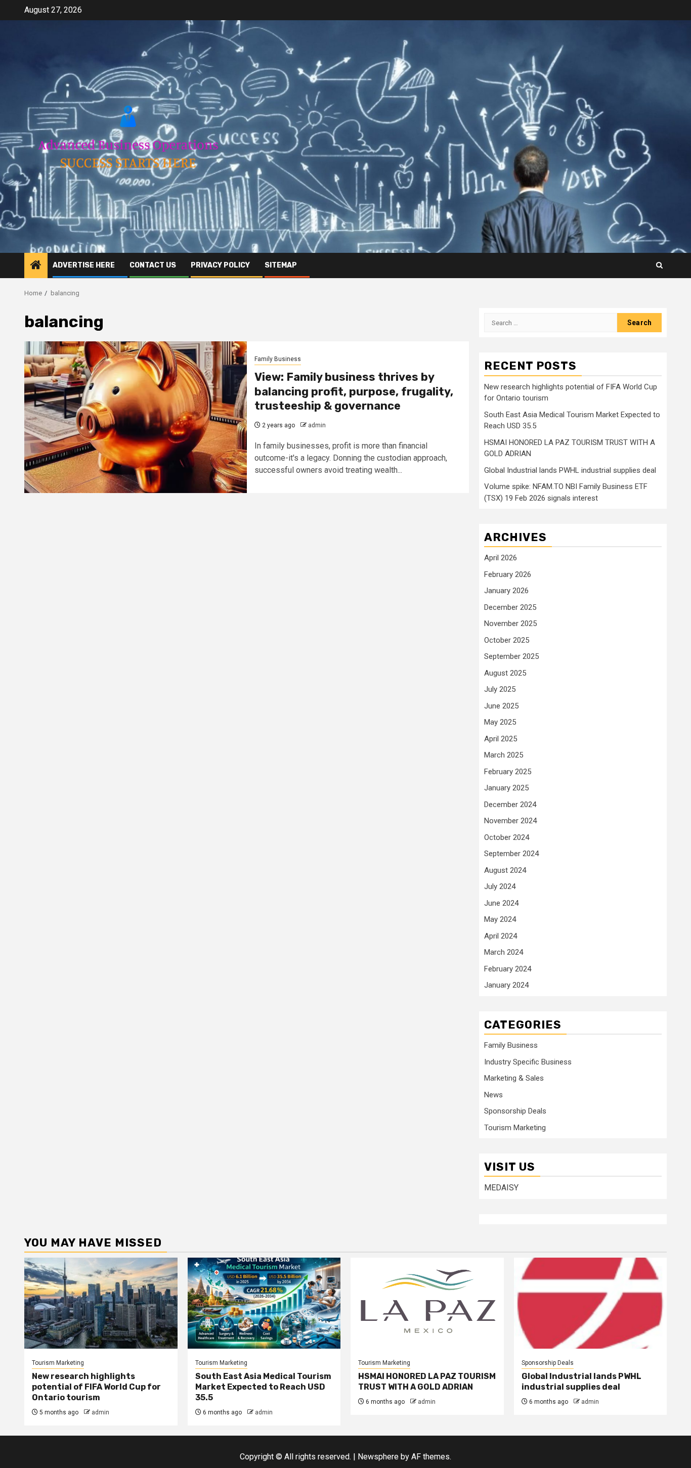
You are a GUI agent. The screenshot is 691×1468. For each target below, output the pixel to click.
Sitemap (281, 265)
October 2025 (506, 640)
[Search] (659, 265)
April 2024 (500, 936)
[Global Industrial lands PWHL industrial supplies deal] (590, 1303)
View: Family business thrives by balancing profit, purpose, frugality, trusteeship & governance (353, 391)
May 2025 (500, 722)
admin (317, 425)
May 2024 (500, 919)
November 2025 (510, 623)
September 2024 (511, 853)
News (493, 1094)
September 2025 (511, 656)
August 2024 (505, 870)
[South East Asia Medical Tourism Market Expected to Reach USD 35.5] (264, 1303)
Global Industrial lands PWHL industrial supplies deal (570, 470)
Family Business (277, 359)
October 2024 (506, 837)
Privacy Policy (220, 265)
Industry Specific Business (528, 1061)
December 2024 (510, 804)
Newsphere (378, 1456)
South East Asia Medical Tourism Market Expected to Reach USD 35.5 (263, 1386)
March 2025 (503, 755)
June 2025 (501, 705)
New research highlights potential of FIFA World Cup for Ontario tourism (96, 1386)
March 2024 (503, 952)
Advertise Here (84, 265)
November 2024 (510, 820)
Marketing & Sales (514, 1078)
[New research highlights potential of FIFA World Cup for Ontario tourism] (101, 1303)
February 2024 (507, 968)
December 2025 (510, 607)
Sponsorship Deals (515, 1111)
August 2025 (505, 673)
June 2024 (501, 903)
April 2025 (500, 738)
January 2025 (506, 787)
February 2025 (507, 771)
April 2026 (500, 557)
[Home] (35, 266)
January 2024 (506, 985)
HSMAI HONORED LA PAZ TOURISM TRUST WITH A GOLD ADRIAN (427, 1381)
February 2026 (507, 574)
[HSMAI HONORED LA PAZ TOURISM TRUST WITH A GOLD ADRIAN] (427, 1303)
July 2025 (499, 689)
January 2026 (506, 590)
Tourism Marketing (515, 1127)
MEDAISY (501, 1187)
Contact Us (152, 265)
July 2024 (499, 886)
